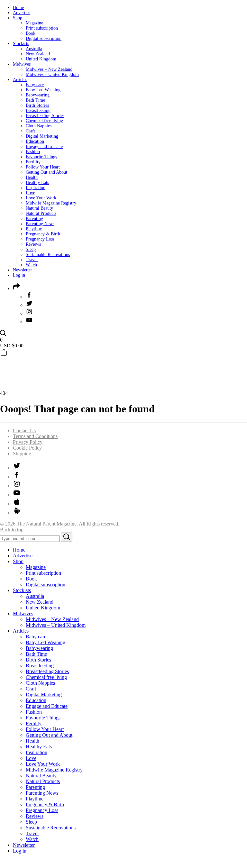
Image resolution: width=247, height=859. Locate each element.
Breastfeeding (38, 110)
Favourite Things (41, 156)
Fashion (33, 151)
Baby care (35, 84)
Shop (17, 17)
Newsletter (22, 270)
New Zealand (38, 53)
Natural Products (41, 213)
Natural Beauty (39, 208)
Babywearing (38, 95)
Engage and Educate (44, 146)
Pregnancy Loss (40, 239)
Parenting (34, 218)
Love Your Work (41, 198)
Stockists (21, 43)
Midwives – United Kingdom (52, 74)
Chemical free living (44, 120)
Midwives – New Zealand (49, 69)
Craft (30, 131)
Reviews (33, 244)
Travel (32, 259)
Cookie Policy (27, 448)
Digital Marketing (42, 136)
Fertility (33, 162)
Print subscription (42, 28)
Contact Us (24, 430)
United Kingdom (41, 59)
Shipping (22, 453)
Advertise (21, 12)
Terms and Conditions (35, 436)
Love (30, 192)
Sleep (31, 249)
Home (18, 7)
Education (35, 141)
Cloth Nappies (38, 125)
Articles (20, 79)
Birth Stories (37, 105)
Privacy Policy (27, 442)
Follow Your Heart (43, 167)
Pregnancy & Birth (43, 234)
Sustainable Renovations (48, 254)
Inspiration (35, 187)
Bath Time (35, 100)
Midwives (22, 64)
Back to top (11, 529)
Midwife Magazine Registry (51, 203)
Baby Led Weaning (43, 89)
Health (32, 177)
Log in (19, 275)
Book (30, 33)
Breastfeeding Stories (45, 115)
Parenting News (40, 223)
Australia (34, 48)
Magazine (34, 23)
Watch (31, 264)
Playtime (34, 228)
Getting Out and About (46, 172)
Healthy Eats (37, 182)
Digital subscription (43, 38)
